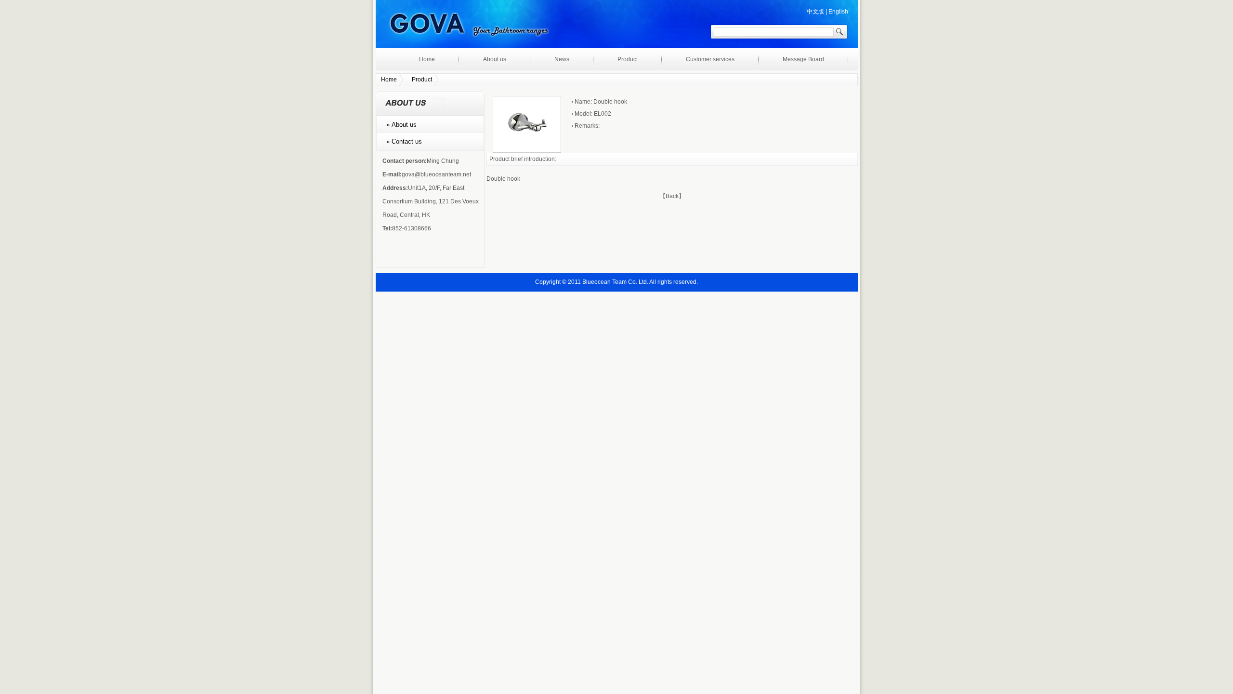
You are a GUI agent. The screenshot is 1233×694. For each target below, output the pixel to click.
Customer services (710, 59)
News (561, 59)
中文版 (815, 11)
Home (427, 59)
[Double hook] (527, 150)
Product (627, 59)
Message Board (803, 59)
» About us (398, 124)
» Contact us (401, 141)
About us (494, 59)
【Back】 (672, 196)
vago (468, 27)
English (838, 11)
